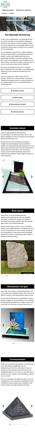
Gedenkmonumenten (8, 10)
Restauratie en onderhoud (23, 10)
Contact (12, 13)
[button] (3, 176)
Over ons (4, 13)
